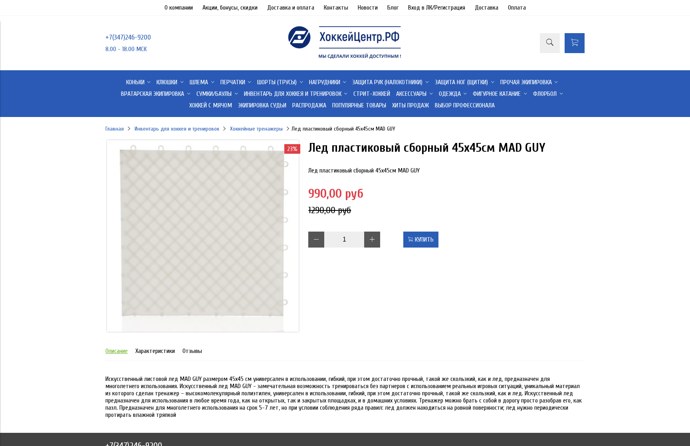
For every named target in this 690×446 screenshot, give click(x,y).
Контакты (336, 7)
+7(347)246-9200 (128, 37)
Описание (116, 351)
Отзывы (192, 351)
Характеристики (155, 351)
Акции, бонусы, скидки (230, 7)
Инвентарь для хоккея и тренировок (177, 128)
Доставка (486, 7)
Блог (393, 7)
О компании (179, 7)
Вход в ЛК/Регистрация (436, 7)
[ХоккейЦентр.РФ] (345, 58)
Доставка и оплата (290, 7)
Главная (114, 128)
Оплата (517, 7)
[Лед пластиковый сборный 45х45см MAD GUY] (203, 329)
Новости (368, 7)
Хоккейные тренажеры (256, 128)
